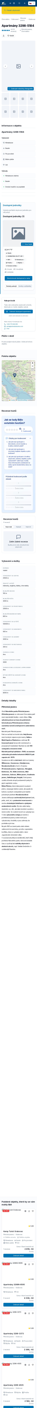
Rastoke (12, 849)
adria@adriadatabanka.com (14, 326)
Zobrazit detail (18, 1255)
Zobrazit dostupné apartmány (20, 311)
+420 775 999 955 (12, 324)
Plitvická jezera (23, 19)
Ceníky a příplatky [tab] (24, 286)
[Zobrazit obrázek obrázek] (5, 99)
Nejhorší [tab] (28, 527)
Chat (7, 328)
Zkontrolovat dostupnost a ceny (18, 278)
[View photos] (18, 233)
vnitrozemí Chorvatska (24, 714)
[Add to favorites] (32, 1211)
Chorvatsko (5, 19)
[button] (15, 375)
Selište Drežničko (24, 846)
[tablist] (18, 286)
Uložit (12, 36)
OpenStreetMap (22, 400)
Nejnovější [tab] (9, 527)
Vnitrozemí (14, 19)
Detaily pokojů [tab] (11, 286)
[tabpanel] (18, 541)
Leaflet (12, 400)
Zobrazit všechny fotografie (22, 89)
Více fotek (28, 244)
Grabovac (32, 19)
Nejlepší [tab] (18, 527)
